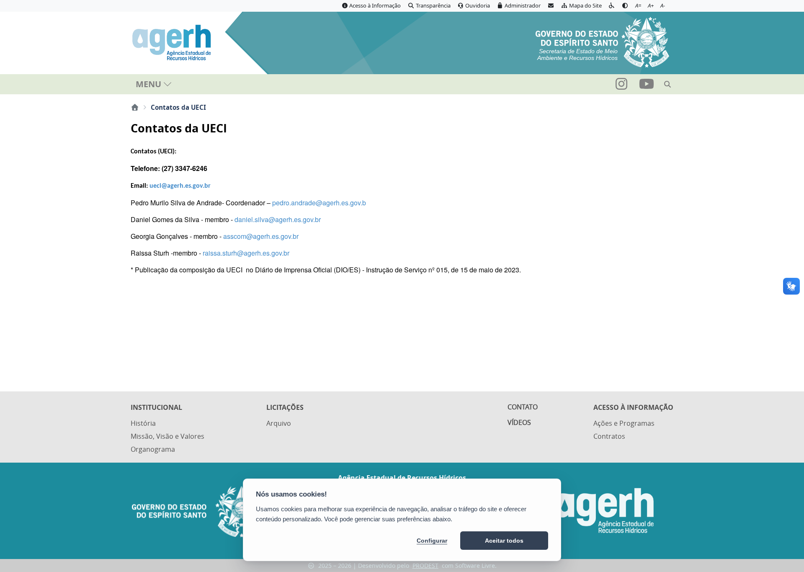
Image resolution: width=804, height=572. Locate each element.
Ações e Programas (624, 423)
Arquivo (278, 423)
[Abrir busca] (667, 84)
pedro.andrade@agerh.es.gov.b (319, 202)
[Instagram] (622, 86)
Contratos (609, 436)
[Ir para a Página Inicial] (173, 43)
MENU (148, 84)
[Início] (135, 107)
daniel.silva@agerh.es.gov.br (277, 219)
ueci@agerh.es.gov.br (180, 186)
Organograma (153, 449)
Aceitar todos (504, 540)
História (143, 423)
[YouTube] (646, 86)
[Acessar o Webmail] (550, 6)
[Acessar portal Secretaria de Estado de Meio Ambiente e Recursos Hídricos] (602, 41)
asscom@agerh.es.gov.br (261, 236)
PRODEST (425, 565)
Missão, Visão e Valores (167, 436)
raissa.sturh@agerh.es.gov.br (246, 253)
